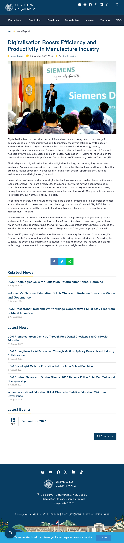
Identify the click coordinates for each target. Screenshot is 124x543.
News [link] (11, 31)
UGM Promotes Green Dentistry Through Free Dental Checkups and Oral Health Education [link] (58, 338)
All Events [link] (103, 436)
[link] (22, 7)
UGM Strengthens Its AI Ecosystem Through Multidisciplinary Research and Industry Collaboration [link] (61, 353)
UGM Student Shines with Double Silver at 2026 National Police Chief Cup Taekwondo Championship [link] (62, 379)
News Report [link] (23, 31)
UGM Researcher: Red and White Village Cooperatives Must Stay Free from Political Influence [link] (61, 311)
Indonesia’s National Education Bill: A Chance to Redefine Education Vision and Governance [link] (61, 295)
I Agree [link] (104, 537)
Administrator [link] (69, 56)
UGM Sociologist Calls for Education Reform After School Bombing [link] (55, 282)
